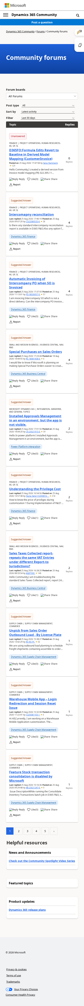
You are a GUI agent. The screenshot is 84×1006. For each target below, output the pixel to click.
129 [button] (13, 165)
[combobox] (42, 96)
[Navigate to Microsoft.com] (15, 5)
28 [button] (43, 221)
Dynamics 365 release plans (27, 910)
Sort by (11, 111)
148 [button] (39, 573)
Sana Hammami (50, 163)
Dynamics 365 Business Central (28, 373)
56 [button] (38, 641)
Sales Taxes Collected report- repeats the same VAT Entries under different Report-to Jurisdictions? (31, 559)
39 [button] (44, 431)
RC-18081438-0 (33, 358)
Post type (12, 105)
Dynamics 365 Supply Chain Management (33, 656)
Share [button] (54, 179)
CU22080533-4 (33, 221)
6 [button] (43, 358)
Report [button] (16, 184)
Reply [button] (22, 179)
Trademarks (13, 981)
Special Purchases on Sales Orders (35, 352)
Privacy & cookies (16, 969)
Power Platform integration (25, 446)
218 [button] (53, 496)
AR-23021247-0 (33, 787)
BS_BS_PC (30, 641)
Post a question (42, 22)
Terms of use (13, 975)
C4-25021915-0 (33, 431)
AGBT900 (30, 573)
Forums (41, 31)
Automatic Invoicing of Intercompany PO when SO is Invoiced (32, 283)
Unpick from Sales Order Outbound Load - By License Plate (35, 632)
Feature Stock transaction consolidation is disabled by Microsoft (30, 776)
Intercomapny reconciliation (31, 214)
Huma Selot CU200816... (37, 496)
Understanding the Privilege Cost (35, 489)
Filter (9, 118)
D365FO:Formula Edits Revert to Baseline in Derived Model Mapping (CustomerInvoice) (34, 154)
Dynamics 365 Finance (23, 236)
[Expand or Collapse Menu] (5, 15)
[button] (77, 15)
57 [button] (43, 294)
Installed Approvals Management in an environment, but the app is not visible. (35, 420)
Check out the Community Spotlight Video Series (42, 861)
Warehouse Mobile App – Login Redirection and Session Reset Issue (33, 703)
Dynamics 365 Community (34, 14)
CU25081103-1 (33, 714)
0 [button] (43, 714)
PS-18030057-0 (33, 294)
